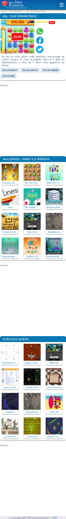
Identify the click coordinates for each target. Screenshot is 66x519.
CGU (54, 518)
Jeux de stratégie (50, 70)
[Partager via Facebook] (40, 40)
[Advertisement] (33, 120)
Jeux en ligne (8, 76)
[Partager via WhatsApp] (40, 31)
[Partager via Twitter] (40, 49)
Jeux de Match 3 (9, 70)
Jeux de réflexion (30, 70)
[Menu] (61, 5)
